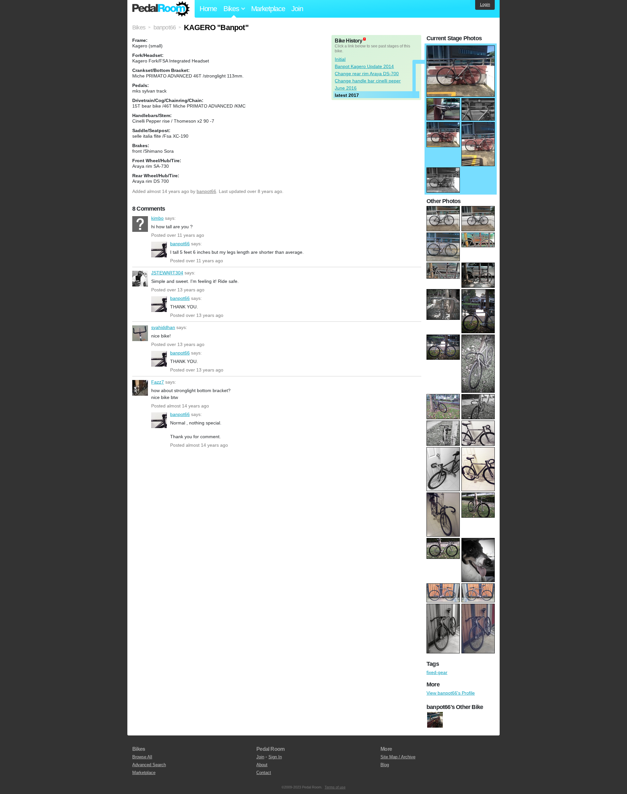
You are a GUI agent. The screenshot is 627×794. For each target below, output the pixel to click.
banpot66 (206, 191)
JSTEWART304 (140, 278)
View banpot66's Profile (450, 693)
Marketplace (268, 9)
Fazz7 (140, 388)
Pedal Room (161, 9)
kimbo (140, 224)
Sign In (275, 756)
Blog (384, 764)
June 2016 (346, 88)
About (261, 764)
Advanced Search (149, 764)
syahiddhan (140, 333)
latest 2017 (347, 95)
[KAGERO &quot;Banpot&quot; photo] (460, 48)
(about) (364, 39)
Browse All (142, 756)
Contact (263, 772)
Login (485, 4)
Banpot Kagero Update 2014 (364, 66)
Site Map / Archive (397, 756)
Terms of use (335, 787)
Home (208, 9)
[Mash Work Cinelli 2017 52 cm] (434, 720)
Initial (340, 59)
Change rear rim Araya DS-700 (367, 73)
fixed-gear (436, 672)
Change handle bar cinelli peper (368, 80)
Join (297, 9)
